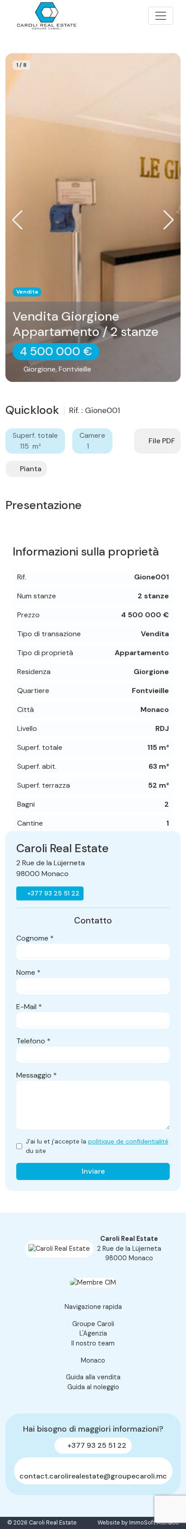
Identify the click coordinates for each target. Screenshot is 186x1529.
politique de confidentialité (128, 1141)
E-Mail (29, 1006)
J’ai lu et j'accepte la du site (97, 1146)
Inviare (93, 1171)
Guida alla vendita (93, 1377)
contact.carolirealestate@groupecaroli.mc (93, 1476)
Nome (28, 972)
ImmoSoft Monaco (154, 1522)
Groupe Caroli (93, 1324)
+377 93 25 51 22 (52, 893)
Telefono (33, 1041)
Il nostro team (93, 1343)
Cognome (35, 938)
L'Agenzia (93, 1333)
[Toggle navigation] (160, 16)
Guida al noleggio (93, 1387)
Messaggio (36, 1075)
